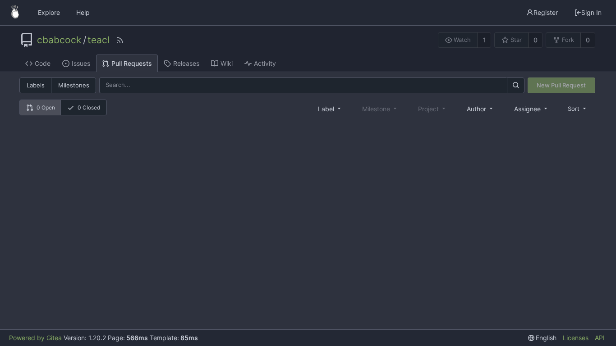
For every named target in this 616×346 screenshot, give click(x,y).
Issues (81, 63)
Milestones (73, 85)
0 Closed (89, 107)
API (600, 337)
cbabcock (59, 40)
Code (43, 63)
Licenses (575, 337)
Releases (186, 63)
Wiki (227, 63)
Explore (49, 12)
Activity (265, 63)
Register (545, 12)
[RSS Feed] (120, 40)
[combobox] (330, 108)
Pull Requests (131, 63)
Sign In (591, 12)
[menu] (577, 108)
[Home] (15, 12)
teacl (98, 40)
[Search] (515, 85)
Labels (36, 85)
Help (83, 12)
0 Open (46, 107)
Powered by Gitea (35, 337)
